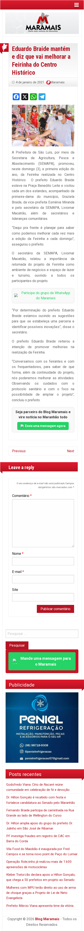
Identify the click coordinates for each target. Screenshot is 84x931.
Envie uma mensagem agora (45, 426)
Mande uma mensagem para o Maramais (45, 661)
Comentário (22, 496)
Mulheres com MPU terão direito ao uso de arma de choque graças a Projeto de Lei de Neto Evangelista (41, 893)
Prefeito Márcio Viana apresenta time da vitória (39, 906)
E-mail (18, 572)
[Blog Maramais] (42, 23)
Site (15, 590)
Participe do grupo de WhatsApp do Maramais (45, 295)
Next (70, 451)
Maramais (58, 82)
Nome (17, 554)
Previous (19, 451)
